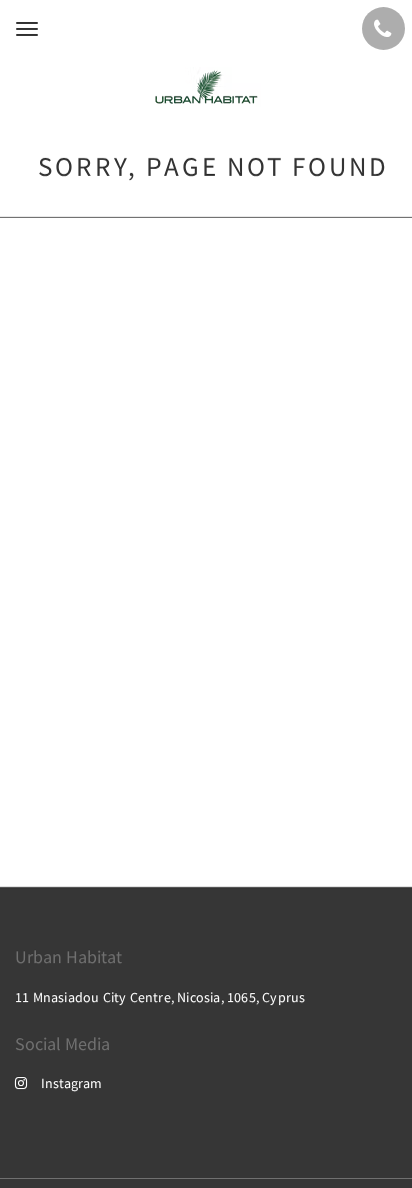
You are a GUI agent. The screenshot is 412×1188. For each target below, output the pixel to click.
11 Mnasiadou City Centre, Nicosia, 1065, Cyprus (160, 997)
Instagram (71, 1083)
